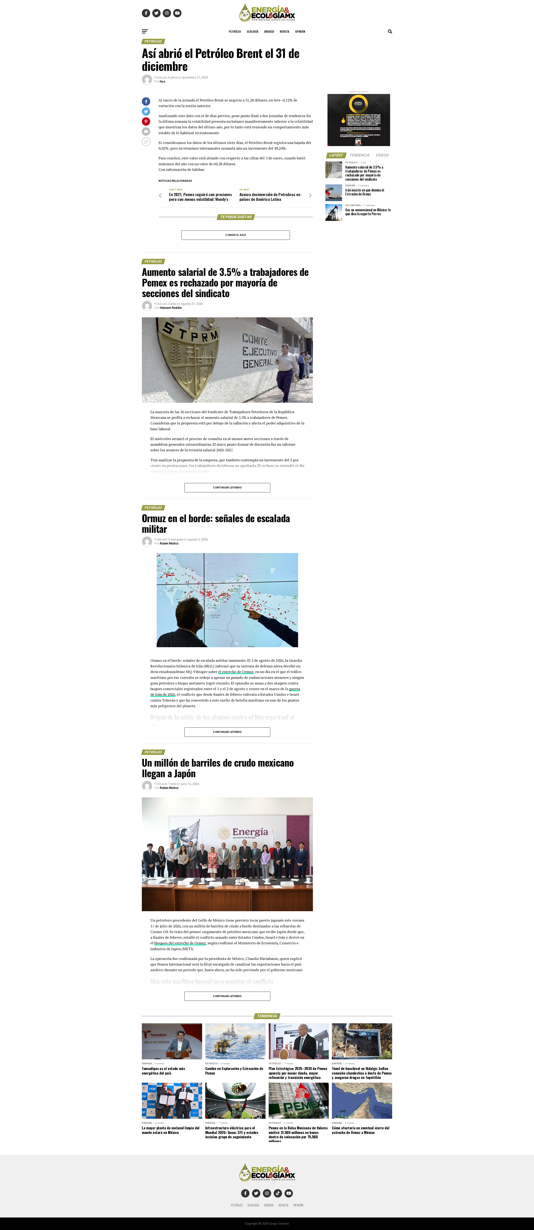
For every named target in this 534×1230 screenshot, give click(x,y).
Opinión (300, 31)
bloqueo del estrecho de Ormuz (180, 943)
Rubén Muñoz (169, 543)
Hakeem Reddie (171, 307)
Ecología (252, 31)
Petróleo (235, 31)
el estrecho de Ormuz (235, 671)
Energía (269, 31)
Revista (284, 31)
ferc (162, 81)
